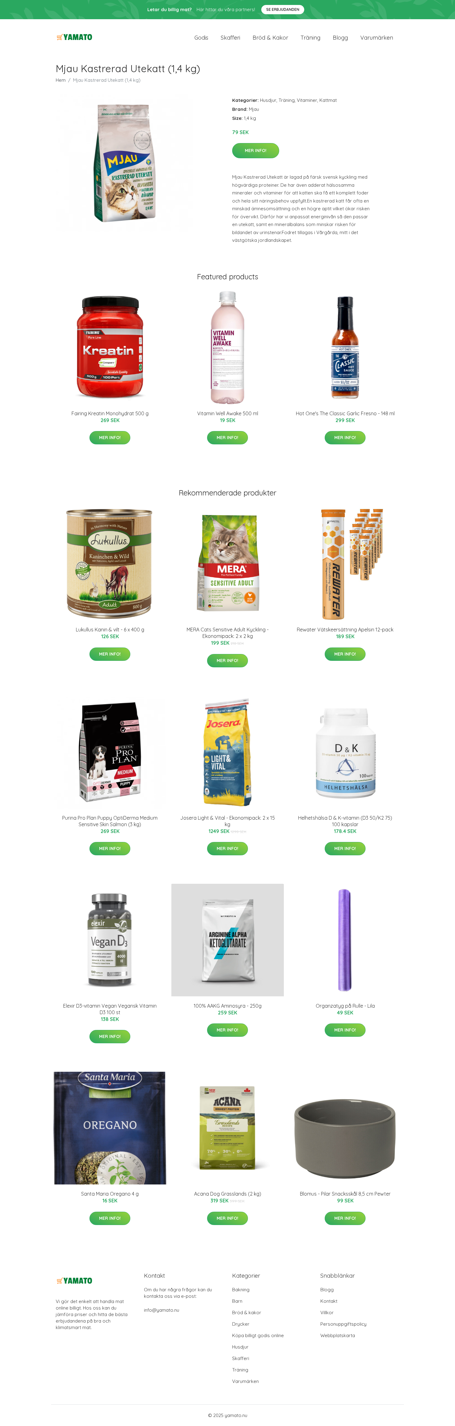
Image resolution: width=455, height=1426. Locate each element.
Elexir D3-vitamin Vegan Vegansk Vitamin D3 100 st (110, 1009)
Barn (237, 1301)
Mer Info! (255, 150)
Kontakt (328, 1301)
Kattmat (328, 100)
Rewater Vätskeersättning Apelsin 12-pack (345, 629)
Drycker (240, 1324)
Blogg (340, 37)
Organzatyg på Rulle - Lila (345, 1006)
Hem (61, 80)
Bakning (240, 1290)
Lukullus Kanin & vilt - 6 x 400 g (110, 629)
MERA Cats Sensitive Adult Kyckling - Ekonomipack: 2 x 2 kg (228, 632)
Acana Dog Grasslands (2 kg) (227, 1194)
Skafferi (230, 37)
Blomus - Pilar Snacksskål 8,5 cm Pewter (345, 1194)
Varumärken (376, 37)
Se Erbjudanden (282, 9)
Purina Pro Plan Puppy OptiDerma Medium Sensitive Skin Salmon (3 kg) (110, 821)
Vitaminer (307, 100)
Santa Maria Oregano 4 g (110, 1194)
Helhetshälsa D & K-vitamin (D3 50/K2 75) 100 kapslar (345, 821)
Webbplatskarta (337, 1335)
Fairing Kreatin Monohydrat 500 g (110, 413)
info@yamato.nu (161, 1310)
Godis (201, 37)
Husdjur (268, 100)
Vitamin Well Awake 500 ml (227, 413)
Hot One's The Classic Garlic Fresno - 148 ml (345, 413)
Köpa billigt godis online (258, 1335)
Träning (310, 37)
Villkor (327, 1312)
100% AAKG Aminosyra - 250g (228, 1006)
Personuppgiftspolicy (343, 1324)
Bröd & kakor (270, 37)
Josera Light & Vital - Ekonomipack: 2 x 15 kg (227, 821)
